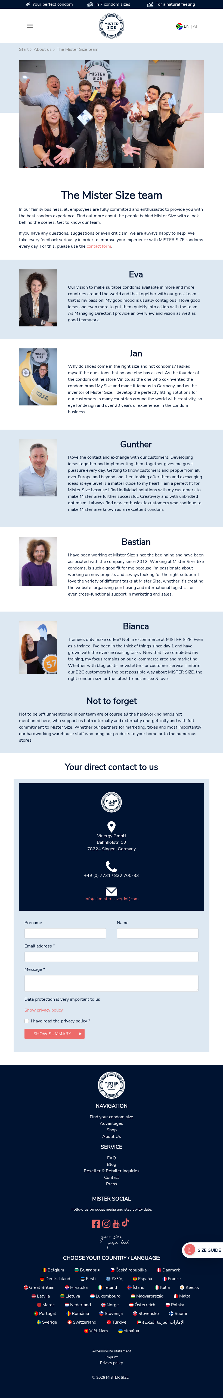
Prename (33, 923)
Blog (111, 1164)
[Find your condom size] (190, 1250)
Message (34, 969)
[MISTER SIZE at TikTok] (125, 1223)
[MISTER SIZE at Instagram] (106, 1223)
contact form (99, 246)
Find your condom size (111, 1117)
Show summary (52, 1034)
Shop (112, 1130)
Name (123, 923)
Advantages (111, 1123)
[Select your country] (179, 25)
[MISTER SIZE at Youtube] (116, 1223)
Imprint (112, 1357)
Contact (111, 1177)
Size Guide (209, 1250)
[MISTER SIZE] (111, 1085)
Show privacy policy (43, 1010)
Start (24, 49)
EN (187, 26)
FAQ (111, 1158)
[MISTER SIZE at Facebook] (96, 1223)
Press (111, 1184)
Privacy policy (111, 1362)
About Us (111, 1136)
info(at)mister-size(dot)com (112, 899)
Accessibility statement (111, 1351)
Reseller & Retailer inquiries (112, 1171)
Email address (39, 946)
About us (43, 49)
